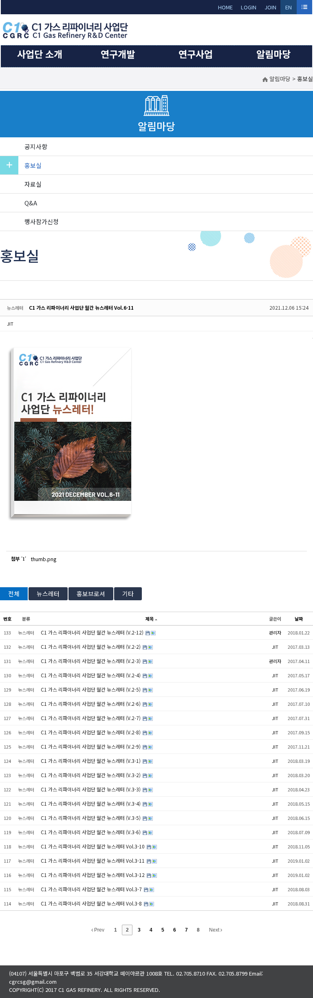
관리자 (275, 632)
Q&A (30, 202)
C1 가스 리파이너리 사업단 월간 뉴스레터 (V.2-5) (91, 689)
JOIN (270, 7)
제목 (149, 618)
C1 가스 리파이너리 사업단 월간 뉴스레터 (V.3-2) (91, 774)
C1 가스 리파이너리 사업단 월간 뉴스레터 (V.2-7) (91, 717)
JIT (10, 323)
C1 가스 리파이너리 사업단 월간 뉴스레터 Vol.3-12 (93, 874)
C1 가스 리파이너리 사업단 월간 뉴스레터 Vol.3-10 (93, 846)
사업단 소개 (39, 54)
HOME (225, 7)
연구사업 (196, 54)
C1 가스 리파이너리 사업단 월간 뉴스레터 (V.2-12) (93, 632)
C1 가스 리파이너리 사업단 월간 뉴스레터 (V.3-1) (91, 760)
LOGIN (248, 7)
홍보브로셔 (91, 593)
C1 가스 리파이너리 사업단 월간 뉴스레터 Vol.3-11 (93, 860)
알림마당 (273, 54)
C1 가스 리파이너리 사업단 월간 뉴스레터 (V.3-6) (91, 831)
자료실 (33, 184)
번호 (7, 618)
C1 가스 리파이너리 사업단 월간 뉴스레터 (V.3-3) (91, 789)
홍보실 (33, 165)
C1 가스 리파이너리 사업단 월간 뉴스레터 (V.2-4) (91, 675)
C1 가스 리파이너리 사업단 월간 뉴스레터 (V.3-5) (91, 817)
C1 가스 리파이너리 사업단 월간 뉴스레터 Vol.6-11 (81, 307)
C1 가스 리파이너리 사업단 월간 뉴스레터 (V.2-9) (91, 746)
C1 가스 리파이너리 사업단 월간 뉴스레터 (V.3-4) (91, 803)
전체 (14, 593)
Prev (98, 930)
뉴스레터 (48, 593)
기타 (128, 593)
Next (214, 930)
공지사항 (35, 146)
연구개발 (118, 54)
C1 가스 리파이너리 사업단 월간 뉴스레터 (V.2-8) (91, 732)
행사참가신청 (41, 221)
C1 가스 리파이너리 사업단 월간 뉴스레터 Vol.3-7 (92, 889)
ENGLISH (289, 8)
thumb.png (43, 558)
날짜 (299, 618)
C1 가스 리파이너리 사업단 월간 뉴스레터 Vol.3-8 (92, 903)
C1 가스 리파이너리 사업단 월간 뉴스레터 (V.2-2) (91, 646)
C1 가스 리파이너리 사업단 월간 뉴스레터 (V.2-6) (91, 703)
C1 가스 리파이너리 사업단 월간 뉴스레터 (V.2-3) (91, 660)
